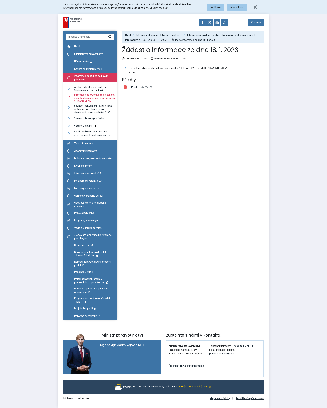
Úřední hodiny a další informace (186, 365)
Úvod (128, 34)
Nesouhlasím (237, 7)
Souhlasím (215, 7)
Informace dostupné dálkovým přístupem (159, 34)
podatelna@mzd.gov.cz (222, 353)
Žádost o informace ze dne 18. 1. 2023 (193, 39)
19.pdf (134, 87)
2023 (164, 39)
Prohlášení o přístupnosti (250, 398)
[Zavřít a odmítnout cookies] (255, 7)
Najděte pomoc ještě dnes (193, 386)
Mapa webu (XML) (220, 398)
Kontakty (256, 22)
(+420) (243, 345)
